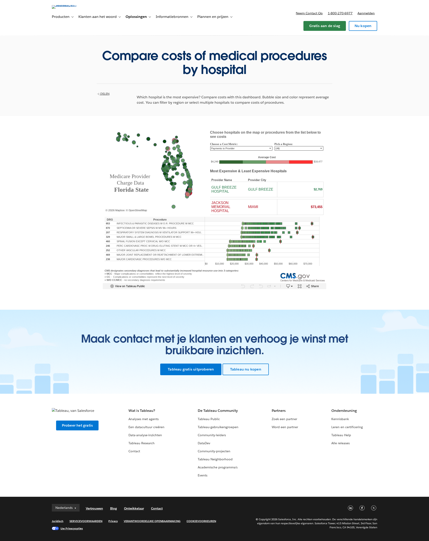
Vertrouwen (94, 508)
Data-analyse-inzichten (145, 435)
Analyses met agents (143, 419)
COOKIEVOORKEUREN (201, 521)
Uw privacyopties (72, 528)
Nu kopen (363, 25)
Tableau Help (341, 435)
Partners (279, 410)
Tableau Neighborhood (215, 459)
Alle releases (340, 443)
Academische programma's (218, 467)
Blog (113, 508)
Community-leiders (212, 435)
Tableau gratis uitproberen (191, 369)
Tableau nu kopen (245, 369)
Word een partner (285, 427)
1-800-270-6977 (340, 13)
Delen (104, 94)
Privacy (113, 521)
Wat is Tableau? (141, 410)
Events (202, 475)
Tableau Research (141, 443)
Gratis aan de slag (324, 25)
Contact (134, 451)
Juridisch (57, 521)
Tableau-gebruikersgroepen (218, 427)
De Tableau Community (218, 410)
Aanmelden (366, 13)
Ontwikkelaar (134, 508)
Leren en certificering (347, 427)
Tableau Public (209, 419)
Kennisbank (340, 419)
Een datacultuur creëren (146, 427)
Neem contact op (309, 13)
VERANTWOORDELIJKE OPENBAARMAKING (152, 521)
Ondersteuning (344, 410)
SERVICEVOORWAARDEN (86, 521)
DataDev (204, 443)
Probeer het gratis (77, 425)
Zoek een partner (284, 419)
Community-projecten (214, 451)
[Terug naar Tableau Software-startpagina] (71, 5)
